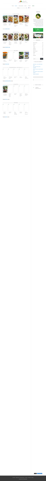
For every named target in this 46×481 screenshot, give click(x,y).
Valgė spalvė (17, 477)
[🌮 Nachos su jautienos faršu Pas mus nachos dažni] (42, 281)
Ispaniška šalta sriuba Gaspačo (21, 61)
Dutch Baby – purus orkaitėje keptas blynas (5, 24)
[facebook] (29, 7)
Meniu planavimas (21, 5)
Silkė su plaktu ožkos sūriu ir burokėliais (5, 42)
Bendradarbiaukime (22, 477)
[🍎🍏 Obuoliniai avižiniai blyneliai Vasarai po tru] (40, 252)
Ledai (33, 45)
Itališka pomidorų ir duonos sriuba (5, 61)
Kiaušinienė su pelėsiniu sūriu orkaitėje (15, 26)
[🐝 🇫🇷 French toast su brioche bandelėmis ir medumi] (36, 256)
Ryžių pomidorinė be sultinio (15, 61)
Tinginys (34, 52)
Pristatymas (29, 477)
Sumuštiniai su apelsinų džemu (10, 24)
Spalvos (25, 5)
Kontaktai (26, 477)
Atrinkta (33, 5)
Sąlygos (32, 477)
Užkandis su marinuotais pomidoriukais (15, 42)
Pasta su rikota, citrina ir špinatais (5, 78)
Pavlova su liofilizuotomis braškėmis (26, 94)
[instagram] (30, 7)
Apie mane (14, 477)
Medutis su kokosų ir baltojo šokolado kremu (10, 95)
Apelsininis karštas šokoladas (5, 113)
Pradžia (13, 5)
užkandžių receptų (7, 47)
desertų (6, 99)
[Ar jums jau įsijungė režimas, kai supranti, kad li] (38, 121)
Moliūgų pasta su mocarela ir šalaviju (10, 78)
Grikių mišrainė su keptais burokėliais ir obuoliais (10, 43)
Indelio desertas (35, 42)
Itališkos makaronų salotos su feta (26, 78)
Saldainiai (34, 48)
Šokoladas (34, 55)
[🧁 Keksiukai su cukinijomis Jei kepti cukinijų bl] (34, 218)
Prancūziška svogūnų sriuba (26, 61)
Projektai (29, 5)
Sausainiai (34, 49)
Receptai (16, 5)
